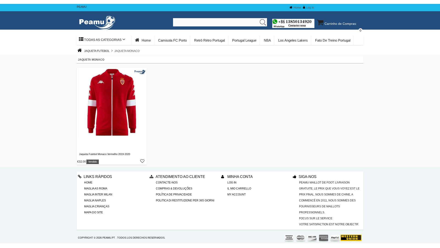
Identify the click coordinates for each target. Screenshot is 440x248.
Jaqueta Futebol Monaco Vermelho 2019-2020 (104, 154)
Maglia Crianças (96, 206)
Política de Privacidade (174, 194)
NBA (267, 40)
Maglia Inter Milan (98, 194)
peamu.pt (108, 237)
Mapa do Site (93, 212)
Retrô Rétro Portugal (209, 40)
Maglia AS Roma (95, 188)
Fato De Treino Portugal (332, 40)
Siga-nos (307, 177)
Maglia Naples (95, 200)
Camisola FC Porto (172, 40)
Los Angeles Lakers (293, 40)
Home (297, 7)
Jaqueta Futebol (97, 51)
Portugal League (244, 40)
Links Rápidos (98, 177)
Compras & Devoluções (174, 188)
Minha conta (239, 177)
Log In (310, 7)
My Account (236, 194)
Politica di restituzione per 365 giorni (185, 200)
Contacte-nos (167, 182)
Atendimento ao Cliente (180, 177)
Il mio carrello (239, 188)
